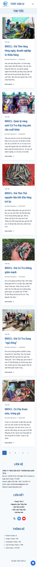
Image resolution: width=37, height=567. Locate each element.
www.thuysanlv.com (15, 487)
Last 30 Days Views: (12, 545)
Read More (9, 84)
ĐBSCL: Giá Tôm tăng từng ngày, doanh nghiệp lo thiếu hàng (18, 50)
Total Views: (10, 548)
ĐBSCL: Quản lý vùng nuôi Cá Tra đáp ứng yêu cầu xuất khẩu (18, 125)
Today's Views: (11, 539)
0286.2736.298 (12, 482)
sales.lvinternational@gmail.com (17, 484)
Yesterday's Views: (12, 542)
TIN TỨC (7, 42)
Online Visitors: (11, 536)
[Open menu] (33, 3)
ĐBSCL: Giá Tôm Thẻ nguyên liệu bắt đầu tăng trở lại (18, 197)
